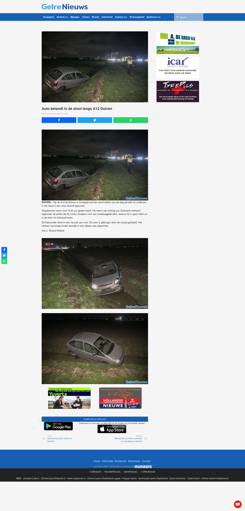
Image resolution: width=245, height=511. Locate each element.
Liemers (86, 16)
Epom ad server (177, 478)
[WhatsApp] (130, 120)
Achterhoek (107, 16)
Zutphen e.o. (121, 16)
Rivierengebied (137, 16)
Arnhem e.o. (62, 16)
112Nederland (148, 471)
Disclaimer (120, 461)
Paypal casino (129, 478)
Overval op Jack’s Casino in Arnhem (59, 439)
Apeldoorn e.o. (154, 16)
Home (97, 461)
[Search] (177, 17)
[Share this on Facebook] (59, 120)
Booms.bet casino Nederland (153, 478)
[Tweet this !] (95, 120)
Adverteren (134, 461)
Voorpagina (48, 16)
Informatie (107, 461)
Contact (146, 461)
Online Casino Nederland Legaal (104, 478)
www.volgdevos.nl (76, 478)
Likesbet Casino (31, 478)
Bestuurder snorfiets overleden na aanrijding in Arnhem (128, 439)
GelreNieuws (130, 471)
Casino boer (193, 478)
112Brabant (95, 471)
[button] (238, 504)
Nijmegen (75, 16)
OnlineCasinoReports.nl (53, 478)
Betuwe (95, 16)
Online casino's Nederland (214, 478)
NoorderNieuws (112, 471)
